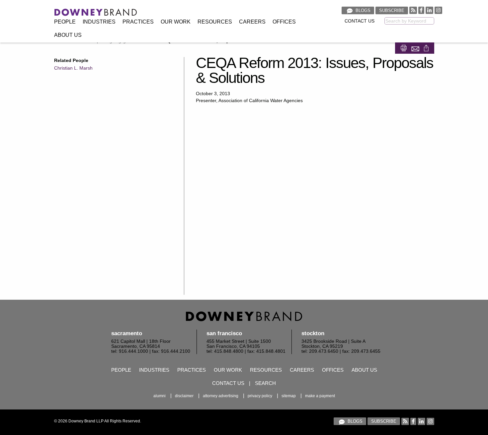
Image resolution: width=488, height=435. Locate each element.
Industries (99, 22)
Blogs (362, 10)
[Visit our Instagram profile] (438, 10)
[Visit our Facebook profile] (421, 10)
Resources (215, 22)
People (65, 22)
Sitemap (289, 396)
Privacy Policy (260, 396)
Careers (252, 22)
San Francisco (224, 333)
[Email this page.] (416, 47)
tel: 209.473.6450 (319, 351)
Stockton (312, 333)
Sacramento (126, 333)
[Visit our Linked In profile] (429, 10)
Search (265, 383)
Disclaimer (184, 396)
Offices (284, 22)
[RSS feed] (413, 10)
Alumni (159, 396)
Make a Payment (320, 396)
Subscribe (391, 10)
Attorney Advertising (220, 396)
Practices (138, 22)
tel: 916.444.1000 (129, 351)
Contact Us (359, 21)
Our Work (176, 22)
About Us (68, 35)
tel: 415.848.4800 (224, 351)
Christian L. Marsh (73, 68)
